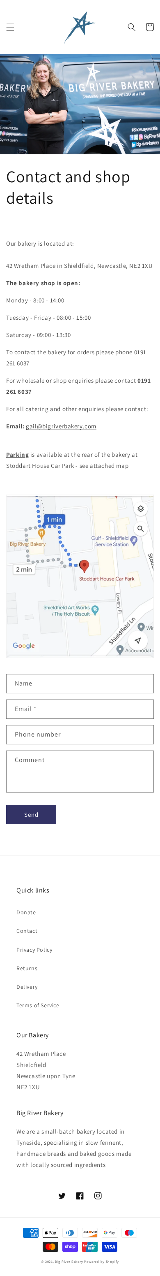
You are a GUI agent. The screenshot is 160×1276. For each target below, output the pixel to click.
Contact (26, 930)
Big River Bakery (69, 1261)
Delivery (27, 986)
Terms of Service (37, 1005)
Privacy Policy (34, 949)
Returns (26, 968)
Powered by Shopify (101, 1261)
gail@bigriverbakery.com (61, 426)
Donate (26, 912)
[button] (10, 27)
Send (31, 814)
